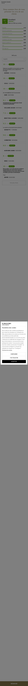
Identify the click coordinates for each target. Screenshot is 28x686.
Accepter (14, 361)
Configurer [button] (14, 354)
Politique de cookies (7, 350)
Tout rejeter (14, 357)
